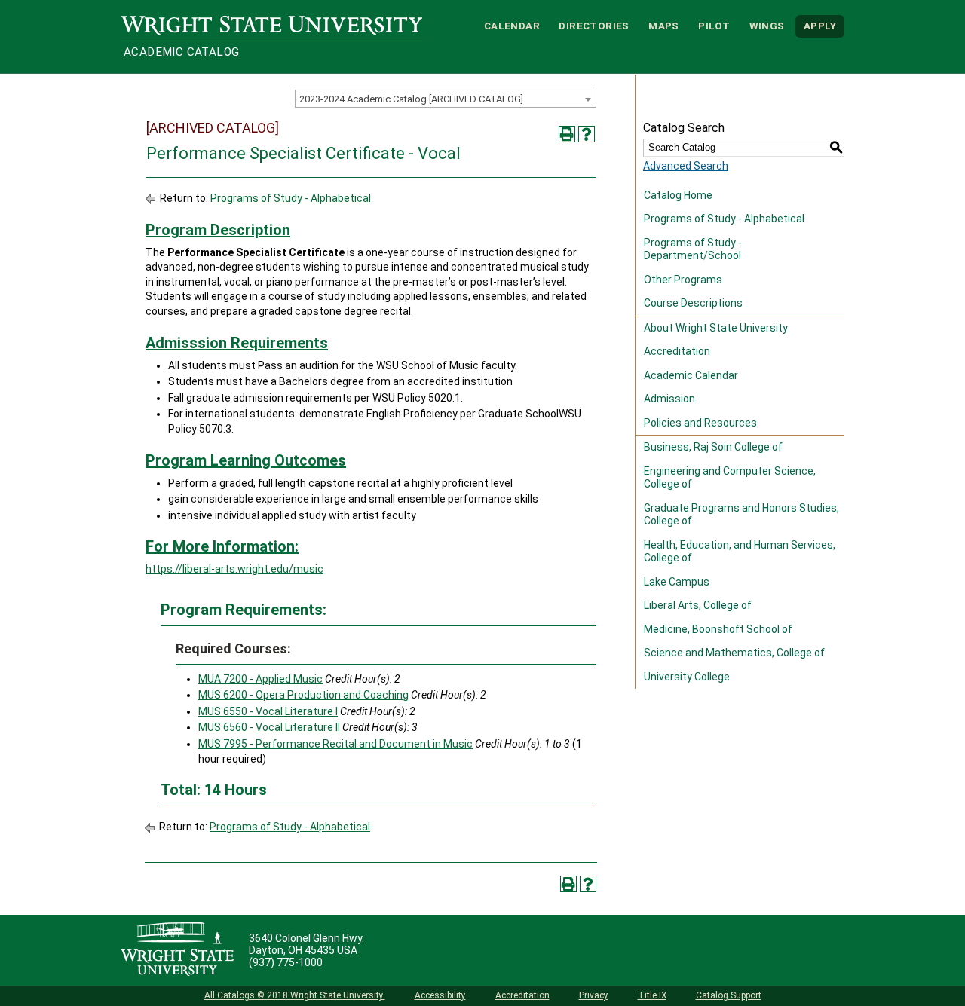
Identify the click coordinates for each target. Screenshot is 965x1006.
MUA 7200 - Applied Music (260, 679)
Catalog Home (678, 195)
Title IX (652, 995)
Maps (663, 26)
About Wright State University (716, 328)
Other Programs (683, 280)
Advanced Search (685, 166)
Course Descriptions (693, 303)
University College (687, 677)
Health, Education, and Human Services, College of (739, 551)
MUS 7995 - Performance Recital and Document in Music (335, 744)
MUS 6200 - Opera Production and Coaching (303, 695)
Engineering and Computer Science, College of (730, 478)
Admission (669, 399)
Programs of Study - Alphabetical (290, 198)
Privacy (593, 995)
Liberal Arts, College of (698, 605)
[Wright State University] (177, 950)
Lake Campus (676, 582)
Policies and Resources (700, 423)
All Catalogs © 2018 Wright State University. (294, 995)
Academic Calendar (691, 375)
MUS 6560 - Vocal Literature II (269, 727)
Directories (594, 26)
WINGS (767, 26)
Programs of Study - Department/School (693, 249)
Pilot (714, 26)
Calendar (512, 26)
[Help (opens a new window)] (586, 134)
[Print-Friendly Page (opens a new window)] (567, 134)
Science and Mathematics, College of (734, 653)
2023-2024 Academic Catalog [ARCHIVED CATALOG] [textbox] (411, 99)
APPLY (820, 26)
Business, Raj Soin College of (713, 447)
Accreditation (677, 351)
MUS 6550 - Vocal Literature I (268, 711)
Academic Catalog (181, 52)
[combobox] (445, 99)
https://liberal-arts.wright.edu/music (234, 569)
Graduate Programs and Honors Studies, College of (741, 514)
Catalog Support (728, 995)
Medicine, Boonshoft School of (718, 629)
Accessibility (440, 995)
